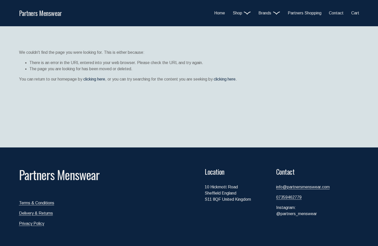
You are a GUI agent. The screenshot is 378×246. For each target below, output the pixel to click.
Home (219, 13)
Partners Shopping (304, 13)
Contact (336, 13)
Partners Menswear (40, 13)
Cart (355, 13)
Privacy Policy (31, 223)
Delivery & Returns (36, 213)
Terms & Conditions (36, 203)
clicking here (94, 79)
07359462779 (289, 197)
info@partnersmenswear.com (303, 187)
